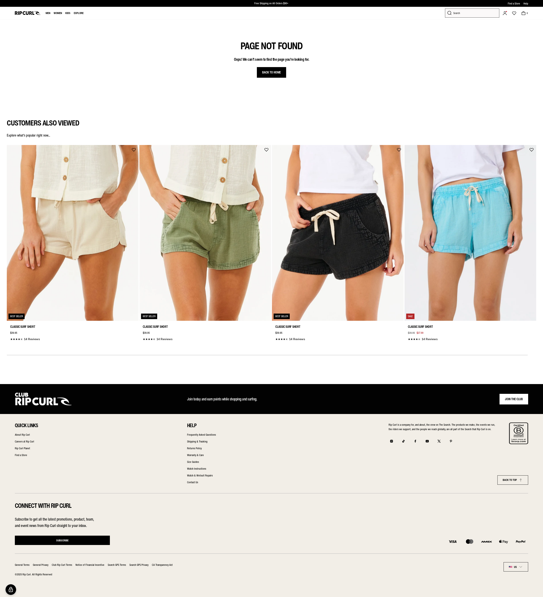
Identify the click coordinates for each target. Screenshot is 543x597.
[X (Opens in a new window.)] (439, 441)
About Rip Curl (22, 434)
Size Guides (193, 461)
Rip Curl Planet (22, 448)
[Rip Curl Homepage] (28, 13)
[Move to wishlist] (134, 150)
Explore (79, 13)
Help (525, 3)
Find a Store (514, 3)
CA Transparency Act (162, 564)
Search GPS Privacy (138, 564)
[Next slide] (531, 242)
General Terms (22, 564)
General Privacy (40, 564)
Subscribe (62, 540)
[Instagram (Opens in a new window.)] (391, 441)
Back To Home (271, 72)
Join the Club (514, 399)
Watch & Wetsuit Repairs (200, 475)
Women (58, 13)
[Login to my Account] (504, 13)
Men (48, 13)
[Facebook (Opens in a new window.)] (415, 441)
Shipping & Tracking (197, 441)
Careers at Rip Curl (24, 441)
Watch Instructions (196, 468)
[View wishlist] (514, 13)
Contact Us (192, 482)
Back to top (510, 480)
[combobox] (516, 567)
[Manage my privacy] (11, 589)
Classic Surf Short (22, 326)
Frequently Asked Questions (201, 434)
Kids (67, 13)
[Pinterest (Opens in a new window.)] (451, 441)
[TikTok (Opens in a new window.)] (403, 441)
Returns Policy (194, 448)
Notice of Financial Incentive (90, 564)
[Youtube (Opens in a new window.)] (427, 441)
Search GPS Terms (117, 564)
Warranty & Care (195, 455)
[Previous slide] (11, 242)
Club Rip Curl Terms (62, 564)
